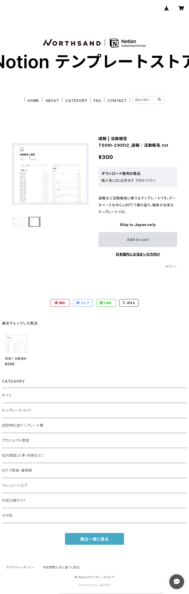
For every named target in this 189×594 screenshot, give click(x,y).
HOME (33, 100)
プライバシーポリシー (20, 567)
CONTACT (117, 100)
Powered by (89, 585)
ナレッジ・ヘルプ (14, 485)
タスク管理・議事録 (17, 470)
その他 (7, 515)
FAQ (97, 100)
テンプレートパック (16, 410)
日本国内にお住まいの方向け (138, 254)
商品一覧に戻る (94, 539)
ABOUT (52, 100)
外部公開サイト (14, 500)
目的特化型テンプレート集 (23, 425)
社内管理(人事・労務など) (22, 455)
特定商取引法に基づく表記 (61, 567)
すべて (7, 395)
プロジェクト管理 (15, 440)
